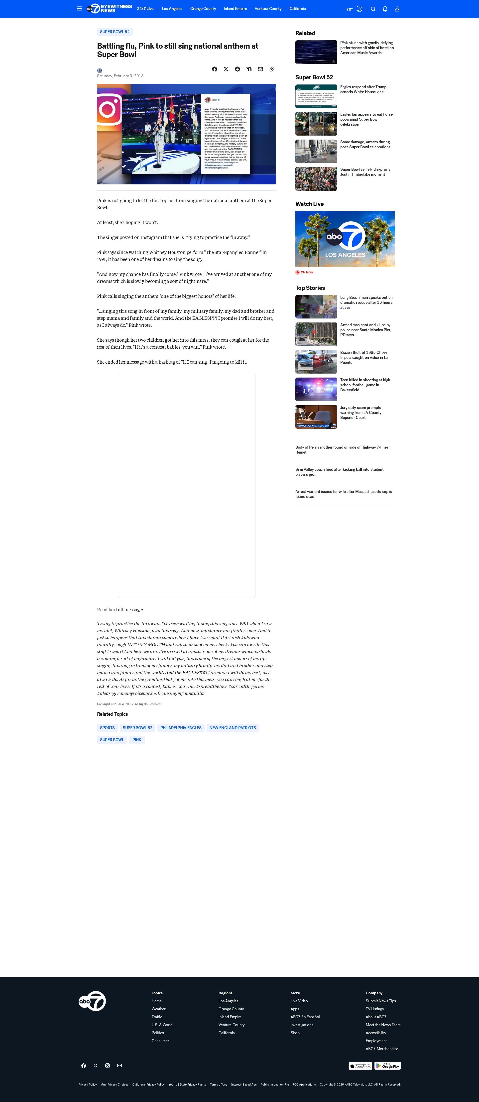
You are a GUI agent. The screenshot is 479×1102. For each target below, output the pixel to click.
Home (157, 1001)
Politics (158, 1033)
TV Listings (374, 1009)
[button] (79, 8)
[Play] (345, 239)
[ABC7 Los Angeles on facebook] (84, 1066)
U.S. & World (162, 1025)
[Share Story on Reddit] (237, 69)
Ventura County (268, 8)
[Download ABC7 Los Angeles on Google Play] (387, 1066)
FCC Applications (304, 1084)
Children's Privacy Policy (148, 1084)
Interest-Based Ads (244, 1084)
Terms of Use (218, 1084)
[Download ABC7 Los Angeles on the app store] (360, 1066)
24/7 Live (145, 8)
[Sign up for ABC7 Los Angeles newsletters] (119, 1066)
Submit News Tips (381, 1001)
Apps (295, 1009)
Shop (295, 1033)
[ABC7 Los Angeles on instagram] (108, 1066)
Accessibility (376, 1033)
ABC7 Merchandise (382, 1049)
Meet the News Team (383, 1025)
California (298, 8)
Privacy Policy (88, 1084)
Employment (376, 1041)
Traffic (157, 1017)
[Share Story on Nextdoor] (249, 69)
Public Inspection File (275, 1084)
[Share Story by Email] (260, 69)
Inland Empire (235, 8)
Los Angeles (172, 8)
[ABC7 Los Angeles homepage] (109, 8)
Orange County (203, 8)
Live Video (299, 1001)
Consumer (160, 1041)
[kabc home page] (92, 1001)
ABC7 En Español (305, 1017)
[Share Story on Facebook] (214, 69)
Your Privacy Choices (114, 1084)
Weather (159, 1009)
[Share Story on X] (226, 69)
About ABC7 (376, 1017)
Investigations (302, 1025)
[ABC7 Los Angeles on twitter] (96, 1066)
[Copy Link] (272, 69)
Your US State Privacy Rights (187, 1084)
